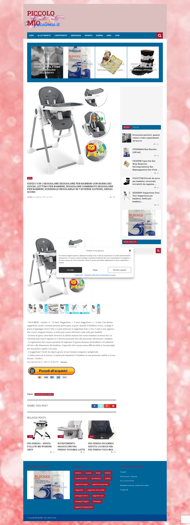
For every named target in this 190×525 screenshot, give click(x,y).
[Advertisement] (116, 20)
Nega (95, 270)
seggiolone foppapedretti (84, 507)
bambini (108, 473)
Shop (117, 35)
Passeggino (97, 501)
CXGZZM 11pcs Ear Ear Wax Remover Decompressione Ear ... (111, 67)
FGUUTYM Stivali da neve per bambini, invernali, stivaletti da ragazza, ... (146, 181)
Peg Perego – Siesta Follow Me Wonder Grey (39, 446)
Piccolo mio (41, 18)
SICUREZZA (96, 478)
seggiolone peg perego (44, 394)
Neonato (88, 35)
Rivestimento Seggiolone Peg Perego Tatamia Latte (71, 446)
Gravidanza (76, 35)
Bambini (99, 35)
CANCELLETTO (81, 478)
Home (31, 35)
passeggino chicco (81, 496)
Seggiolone (79, 490)
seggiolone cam (98, 496)
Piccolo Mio (39, 518)
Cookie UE (124, 490)
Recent (127, 127)
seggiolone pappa (81, 484)
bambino (78, 473)
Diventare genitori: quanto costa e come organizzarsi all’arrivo (47, 68)
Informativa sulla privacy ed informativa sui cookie (100, 275)
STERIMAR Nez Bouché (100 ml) (79, 65)
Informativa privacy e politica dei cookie (134, 485)
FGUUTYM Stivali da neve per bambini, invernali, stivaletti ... (143, 68)
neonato (89, 473)
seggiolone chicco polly (96, 490)
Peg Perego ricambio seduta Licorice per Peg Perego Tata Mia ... (101, 446)
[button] (130, 250)
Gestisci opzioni (119, 270)
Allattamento (44, 35)
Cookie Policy (79, 275)
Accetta (70, 270)
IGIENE (108, 478)
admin (29, 197)
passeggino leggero (82, 501)
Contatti (123, 472)
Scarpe (98, 473)
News (109, 35)
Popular (136, 127)
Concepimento (60, 35)
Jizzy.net (134, 476)
